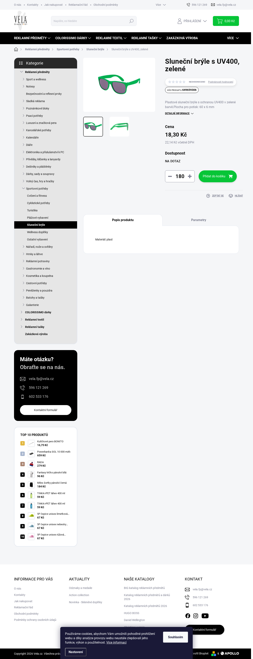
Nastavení (76, 652)
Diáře (29, 144)
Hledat (131, 21)
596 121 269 (38, 388)
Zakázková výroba (36, 334)
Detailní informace (177, 113)
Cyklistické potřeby (38, 203)
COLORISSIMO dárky (38, 312)
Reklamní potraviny (38, 261)
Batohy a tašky (35, 297)
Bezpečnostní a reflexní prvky (44, 93)
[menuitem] (32, 38)
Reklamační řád (78, 4)
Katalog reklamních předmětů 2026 (145, 606)
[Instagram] (196, 615)
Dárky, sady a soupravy (40, 174)
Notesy (30, 86)
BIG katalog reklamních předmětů (144, 588)
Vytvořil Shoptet (199, 653)
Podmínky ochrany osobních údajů (35, 619)
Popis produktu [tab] (123, 220)
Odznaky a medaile (80, 588)
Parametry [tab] (198, 220)
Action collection (79, 595)
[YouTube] (205, 615)
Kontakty (32, 4)
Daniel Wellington (134, 620)
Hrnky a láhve (34, 254)
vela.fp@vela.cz (41, 379)
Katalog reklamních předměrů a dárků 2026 (147, 597)
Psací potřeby (34, 115)
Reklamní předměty (37, 72)
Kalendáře (32, 137)
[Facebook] (188, 615)
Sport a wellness (36, 79)
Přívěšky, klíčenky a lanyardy (43, 159)
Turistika (32, 210)
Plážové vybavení (37, 217)
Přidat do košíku (214, 176)
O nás (17, 4)
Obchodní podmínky (105, 4)
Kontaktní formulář (45, 410)
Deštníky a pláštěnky (38, 166)
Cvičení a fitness (37, 195)
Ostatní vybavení (37, 239)
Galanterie (32, 305)
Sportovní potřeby (37, 188)
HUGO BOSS (131, 613)
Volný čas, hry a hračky (40, 181)
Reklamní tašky (34, 327)
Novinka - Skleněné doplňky (85, 602)
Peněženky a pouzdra (39, 290)
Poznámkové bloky (37, 108)
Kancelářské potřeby (38, 130)
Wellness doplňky (37, 232)
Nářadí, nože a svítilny (39, 246)
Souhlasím (175, 637)
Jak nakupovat (53, 4)
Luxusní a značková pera (41, 122)
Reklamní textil (34, 319)
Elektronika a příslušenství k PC (45, 152)
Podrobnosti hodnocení (220, 82)
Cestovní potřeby (36, 283)
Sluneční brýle (36, 224)
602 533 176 (38, 396)
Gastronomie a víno (38, 268)
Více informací (116, 642)
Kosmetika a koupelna (39, 275)
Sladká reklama (35, 101)
